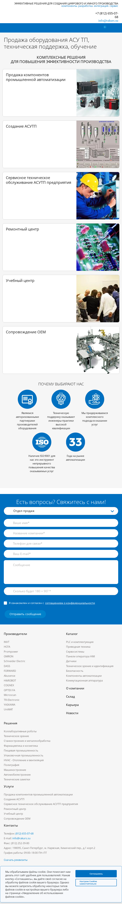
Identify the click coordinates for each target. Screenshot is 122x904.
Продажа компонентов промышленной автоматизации (38, 794)
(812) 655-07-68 (24, 833)
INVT (6, 642)
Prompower (11, 651)
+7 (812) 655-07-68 (106, 15)
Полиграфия (11, 765)
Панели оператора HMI (80, 656)
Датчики (71, 661)
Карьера (72, 705)
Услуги (9, 786)
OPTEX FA (9, 690)
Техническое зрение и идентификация (89, 666)
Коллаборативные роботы (20, 731)
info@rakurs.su (108, 20)
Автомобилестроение (17, 774)
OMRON (8, 656)
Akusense (9, 675)
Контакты (11, 825)
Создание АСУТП (14, 799)
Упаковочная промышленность (23, 755)
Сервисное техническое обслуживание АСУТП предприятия (41, 804)
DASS (7, 666)
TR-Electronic (12, 700)
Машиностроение (15, 770)
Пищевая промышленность (21, 750)
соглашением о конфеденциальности (70, 603)
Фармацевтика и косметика (21, 745)
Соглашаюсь (96, 873)
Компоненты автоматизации (84, 675)
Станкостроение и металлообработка (27, 741)
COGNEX (9, 685)
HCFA (7, 646)
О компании (75, 688)
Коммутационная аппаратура (84, 680)
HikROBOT (10, 680)
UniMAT (8, 709)
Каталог (72, 634)
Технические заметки (17, 779)
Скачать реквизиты (15, 859)
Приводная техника (78, 646)
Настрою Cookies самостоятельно (88, 882)
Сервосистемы (75, 651)
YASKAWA (9, 704)
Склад (70, 696)
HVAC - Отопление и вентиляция (24, 760)
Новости (72, 713)
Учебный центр (13, 813)
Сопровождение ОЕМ (17, 818)
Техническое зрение (16, 736)
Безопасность (74, 671)
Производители (15, 634)
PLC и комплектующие (80, 642)
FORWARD (10, 671)
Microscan (10, 695)
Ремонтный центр (15, 809)
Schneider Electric (14, 661)
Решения (10, 723)
